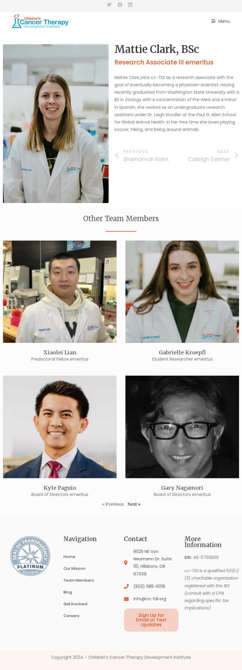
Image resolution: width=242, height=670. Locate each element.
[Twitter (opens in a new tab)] (111, 5)
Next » (133, 504)
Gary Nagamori (182, 487)
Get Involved (75, 604)
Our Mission (74, 568)
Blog (67, 592)
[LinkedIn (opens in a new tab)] (130, 5)
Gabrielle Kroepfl (182, 352)
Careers (71, 616)
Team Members (78, 580)
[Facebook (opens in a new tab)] (120, 5)
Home (69, 556)
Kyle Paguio (59, 487)
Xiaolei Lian (59, 352)
